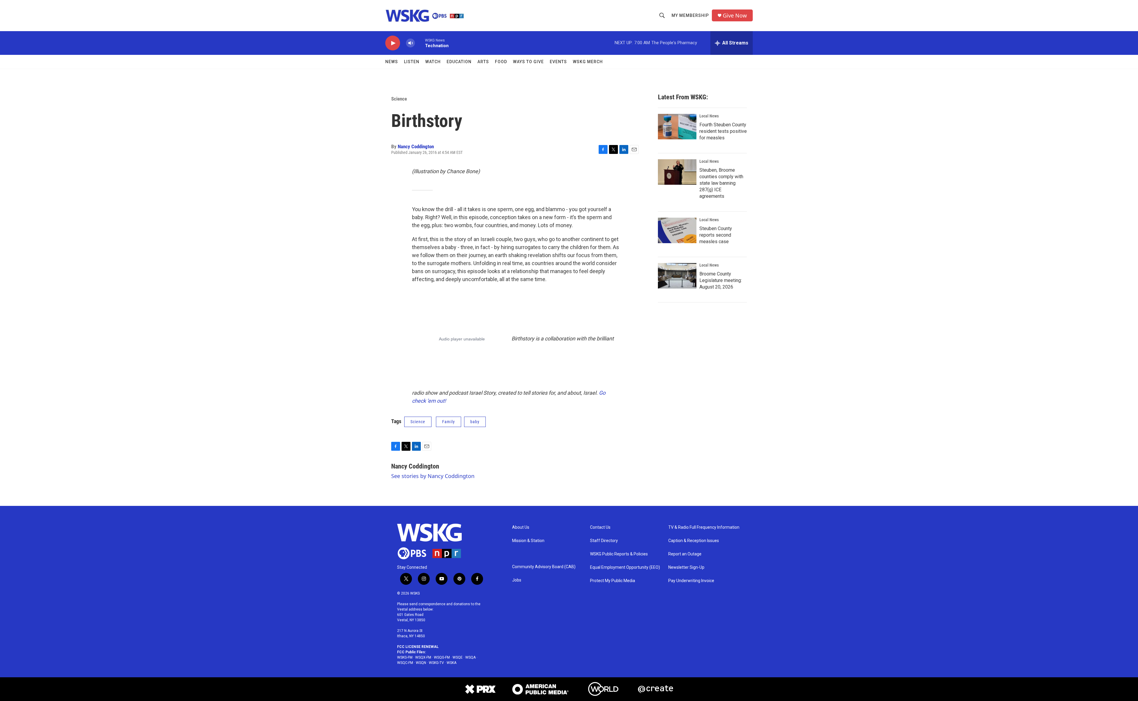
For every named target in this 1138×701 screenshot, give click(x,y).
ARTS (483, 61)
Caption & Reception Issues (693, 541)
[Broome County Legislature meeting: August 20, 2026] (677, 276)
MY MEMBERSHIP (690, 15)
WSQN (421, 663)
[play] (392, 43)
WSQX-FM (423, 657)
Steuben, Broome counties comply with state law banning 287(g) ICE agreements (721, 183)
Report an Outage (684, 554)
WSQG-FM (442, 657)
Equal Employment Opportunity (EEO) (625, 567)
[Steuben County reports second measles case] (677, 230)
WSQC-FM (405, 663)
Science (399, 99)
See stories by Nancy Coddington (432, 475)
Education (459, 61)
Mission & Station (528, 541)
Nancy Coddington (416, 146)
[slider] (420, 43)
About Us (520, 527)
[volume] (410, 43)
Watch (433, 61)
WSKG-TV (436, 663)
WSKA (451, 663)
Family (448, 421)
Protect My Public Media (612, 581)
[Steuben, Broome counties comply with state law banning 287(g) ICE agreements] (677, 172)
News (391, 61)
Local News (709, 116)
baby (475, 421)
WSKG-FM (405, 657)
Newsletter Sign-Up (686, 567)
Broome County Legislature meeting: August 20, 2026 (720, 280)
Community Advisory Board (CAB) (544, 567)
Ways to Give (528, 61)
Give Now (735, 15)
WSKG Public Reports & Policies (619, 554)
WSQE (458, 657)
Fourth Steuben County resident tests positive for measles (723, 131)
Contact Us (600, 527)
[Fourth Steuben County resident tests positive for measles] (677, 126)
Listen (411, 61)
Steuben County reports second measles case (715, 235)
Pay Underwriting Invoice (691, 581)
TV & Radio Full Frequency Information (703, 527)
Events (558, 61)
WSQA (470, 657)
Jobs (516, 580)
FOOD (501, 61)
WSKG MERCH (588, 61)
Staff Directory (604, 541)
